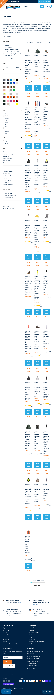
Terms (15, 365)
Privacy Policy (10, 365)
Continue (27, 354)
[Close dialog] (46, 335)
